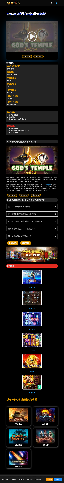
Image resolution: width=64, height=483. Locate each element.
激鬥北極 (32, 330)
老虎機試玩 (13, 243)
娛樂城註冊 (26, 243)
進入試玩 (35, 195)
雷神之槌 (32, 288)
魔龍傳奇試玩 (13, 479)
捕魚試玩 (58, 479)
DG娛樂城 (47, 185)
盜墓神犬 (32, 351)
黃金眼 (32, 372)
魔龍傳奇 (32, 309)
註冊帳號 (49, 479)
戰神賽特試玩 (22, 479)
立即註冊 (27, 56)
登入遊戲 (38, 56)
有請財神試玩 (38, 479)
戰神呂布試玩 (30, 479)
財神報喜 (32, 393)
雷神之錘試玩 (5, 479)
